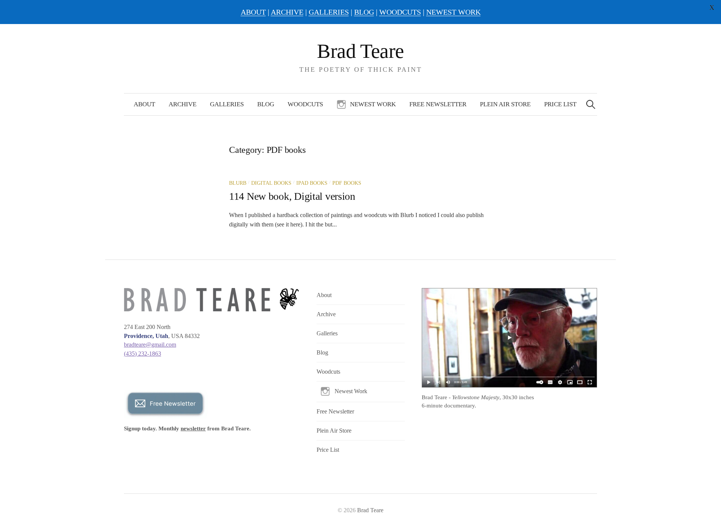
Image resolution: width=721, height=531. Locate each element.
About (144, 104)
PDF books (346, 183)
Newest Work (373, 104)
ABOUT (253, 12)
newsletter (193, 428)
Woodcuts (305, 104)
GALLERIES (329, 12)
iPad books (311, 183)
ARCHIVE (287, 12)
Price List (560, 104)
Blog (265, 104)
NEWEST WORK (453, 12)
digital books (271, 183)
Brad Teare (360, 51)
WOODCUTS (400, 12)
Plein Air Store (505, 104)
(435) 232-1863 (142, 353)
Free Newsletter (437, 104)
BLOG (364, 12)
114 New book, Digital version (292, 196)
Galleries (227, 104)
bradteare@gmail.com (150, 344)
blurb (237, 183)
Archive (182, 104)
